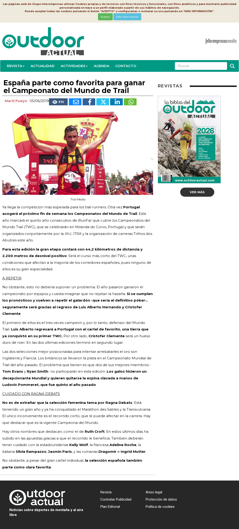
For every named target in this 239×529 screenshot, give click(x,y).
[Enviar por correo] (75, 101)
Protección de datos (161, 499)
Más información (127, 16)
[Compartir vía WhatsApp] (130, 101)
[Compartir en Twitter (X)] (102, 101)
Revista (14, 66)
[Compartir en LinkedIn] (116, 101)
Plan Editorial (110, 507)
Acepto (105, 16)
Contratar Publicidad (115, 499)
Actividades (73, 66)
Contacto (125, 66)
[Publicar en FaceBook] (89, 101)
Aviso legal (154, 492)
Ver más (197, 192)
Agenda (101, 66)
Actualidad (43, 66)
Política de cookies (160, 507)
